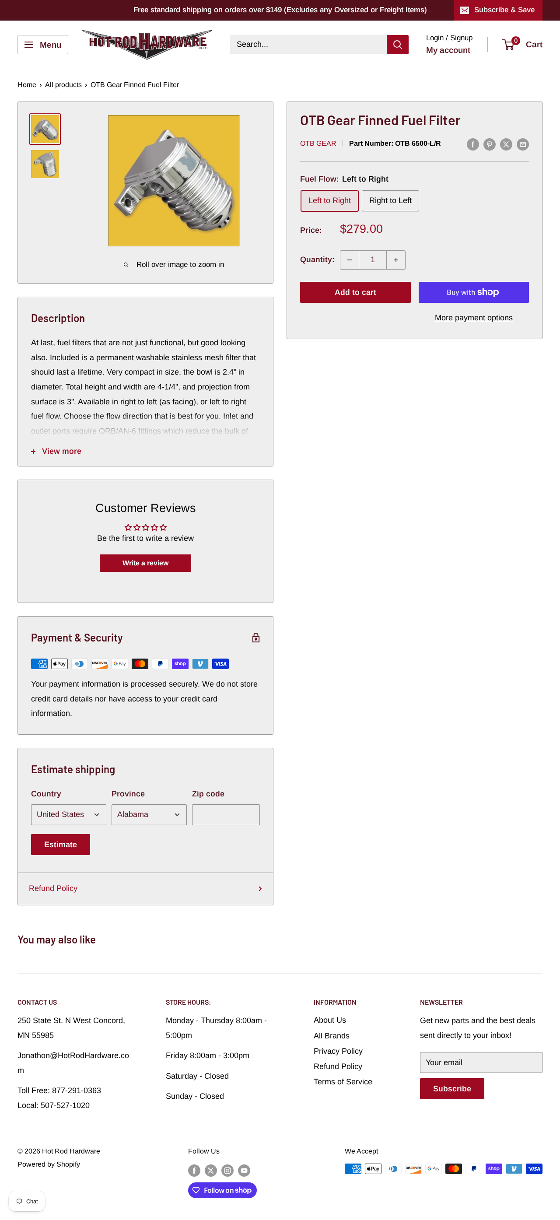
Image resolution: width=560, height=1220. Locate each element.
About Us (330, 1020)
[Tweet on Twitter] (506, 144)
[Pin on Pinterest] (489, 144)
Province (128, 793)
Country (46, 793)
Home (27, 84)
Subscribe (452, 1088)
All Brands (332, 1035)
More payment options (474, 317)
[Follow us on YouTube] (244, 1170)
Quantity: (317, 260)
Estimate (60, 844)
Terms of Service (343, 1081)
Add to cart (355, 292)
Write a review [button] (145, 563)
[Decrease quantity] (349, 260)
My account (448, 50)
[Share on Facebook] (473, 144)
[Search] (398, 44)
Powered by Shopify (49, 1164)
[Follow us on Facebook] (194, 1170)
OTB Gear (318, 143)
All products (63, 84)
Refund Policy (53, 888)
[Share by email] (523, 144)
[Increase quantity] (396, 260)
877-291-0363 (76, 1090)
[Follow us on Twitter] (211, 1170)
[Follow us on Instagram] (227, 1170)
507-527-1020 (65, 1105)
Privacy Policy (338, 1051)
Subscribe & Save (504, 10)
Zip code (208, 793)
